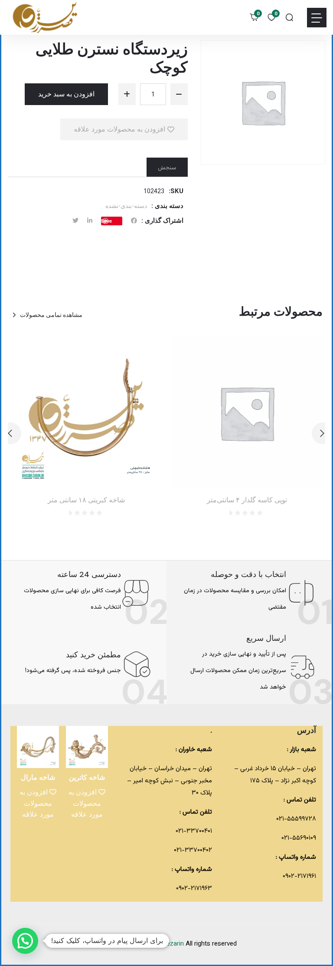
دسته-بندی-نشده (126, 205)
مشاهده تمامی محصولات (51, 314)
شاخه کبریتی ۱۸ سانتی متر (86, 499)
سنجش (167, 167)
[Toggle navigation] (316, 17)
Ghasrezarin (168, 944)
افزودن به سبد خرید (66, 94)
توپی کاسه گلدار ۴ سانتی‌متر (247, 499)
